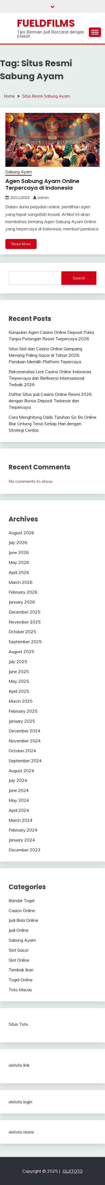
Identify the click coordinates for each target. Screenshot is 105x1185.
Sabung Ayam (18, 171)
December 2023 (24, 850)
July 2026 (18, 542)
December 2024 (24, 730)
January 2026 (22, 602)
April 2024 (19, 810)
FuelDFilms (46, 23)
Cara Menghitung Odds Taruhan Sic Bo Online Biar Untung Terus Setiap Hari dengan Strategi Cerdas (52, 423)
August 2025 (21, 651)
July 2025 (18, 661)
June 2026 (19, 552)
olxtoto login (20, 1101)
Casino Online (22, 910)
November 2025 (25, 622)
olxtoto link (19, 1065)
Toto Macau (20, 989)
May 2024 (19, 800)
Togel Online (21, 979)
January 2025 (22, 721)
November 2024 (25, 740)
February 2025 (23, 711)
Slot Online (19, 960)
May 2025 (19, 681)
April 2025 (19, 691)
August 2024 (21, 770)
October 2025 (22, 631)
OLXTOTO (73, 1171)
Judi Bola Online (23, 920)
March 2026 (21, 582)
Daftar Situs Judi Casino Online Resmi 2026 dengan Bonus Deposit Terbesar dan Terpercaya (50, 400)
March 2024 (21, 820)
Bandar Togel (21, 900)
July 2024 (18, 780)
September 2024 (25, 760)
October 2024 (22, 750)
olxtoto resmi (21, 1132)
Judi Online (19, 930)
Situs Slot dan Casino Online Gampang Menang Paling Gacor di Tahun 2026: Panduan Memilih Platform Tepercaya (45, 355)
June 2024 (19, 790)
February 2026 (23, 592)
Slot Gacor (19, 950)
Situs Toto (18, 1024)
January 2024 (22, 840)
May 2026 (19, 562)
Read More (21, 243)
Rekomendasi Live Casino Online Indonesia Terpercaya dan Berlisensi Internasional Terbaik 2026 (50, 378)
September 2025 (25, 641)
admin (43, 197)
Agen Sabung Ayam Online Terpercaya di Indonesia (42, 184)
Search (79, 278)
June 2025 (19, 671)
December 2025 (24, 612)
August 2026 (21, 532)
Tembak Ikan (21, 969)
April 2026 (19, 572)
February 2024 (23, 830)
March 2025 (21, 701)
